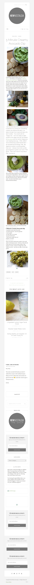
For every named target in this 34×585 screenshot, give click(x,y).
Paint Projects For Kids (16, 285)
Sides (19, 36)
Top (27, 581)
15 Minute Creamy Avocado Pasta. (16, 79)
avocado (8, 272)
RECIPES (14, 36)
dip (13, 272)
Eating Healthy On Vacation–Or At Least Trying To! (17, 334)
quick (17, 272)
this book (10, 139)
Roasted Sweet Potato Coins (17, 329)
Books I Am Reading (17, 283)
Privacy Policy (8, 582)
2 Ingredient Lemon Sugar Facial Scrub (17, 323)
